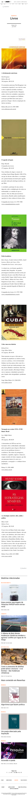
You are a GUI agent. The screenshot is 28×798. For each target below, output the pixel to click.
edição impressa (24, 1)
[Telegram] (17, 772)
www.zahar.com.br (6, 382)
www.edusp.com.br (6, 469)
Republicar (6, 6)
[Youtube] (19, 772)
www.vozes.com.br (6, 556)
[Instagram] (10, 772)
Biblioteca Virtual (22, 787)
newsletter (19, 1)
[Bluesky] (13, 772)
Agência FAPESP (11, 787)
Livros (14, 18)
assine (15, 1)
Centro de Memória (14, 788)
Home (2, 780)
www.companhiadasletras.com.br (10, 204)
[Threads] (15, 772)
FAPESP (2, 787)
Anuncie (16, 780)
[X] (8, 772)
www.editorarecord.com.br (8, 109)
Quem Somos (9, 780)
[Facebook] (7, 772)
